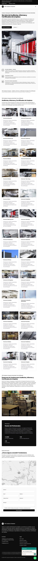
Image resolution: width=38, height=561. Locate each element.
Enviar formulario (19, 510)
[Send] (35, 554)
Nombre (4, 489)
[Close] (35, 548)
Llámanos (15, 27)
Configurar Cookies (23, 545)
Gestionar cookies (12, 3)
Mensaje (5, 502)
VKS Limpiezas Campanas (9, 6)
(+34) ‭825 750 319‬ (5, 541)
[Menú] (35, 6)
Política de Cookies (23, 540)
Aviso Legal (22, 538)
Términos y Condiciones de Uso (25, 543)
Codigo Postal (6, 498)
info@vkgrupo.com (5, 543)
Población (21, 498)
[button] (19, 473)
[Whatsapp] (35, 558)
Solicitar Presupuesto (6, 27)
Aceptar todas (4, 3)
